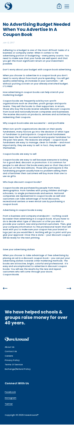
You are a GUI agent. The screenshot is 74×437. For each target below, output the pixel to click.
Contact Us (11, 351)
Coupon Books (11, 274)
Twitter (9, 403)
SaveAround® (31, 415)
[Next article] (69, 288)
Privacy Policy (12, 360)
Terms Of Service (14, 364)
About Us (9, 347)
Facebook (10, 391)
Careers (9, 355)
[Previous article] (5, 288)
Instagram (10, 397)
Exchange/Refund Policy (18, 369)
